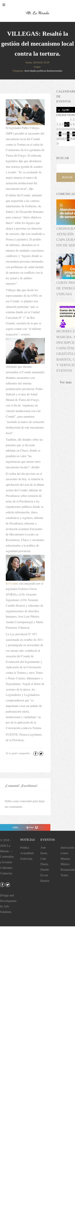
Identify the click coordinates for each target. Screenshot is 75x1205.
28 (68, 138)
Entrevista (26, 858)
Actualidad (26, 853)
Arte (43, 847)
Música (65, 864)
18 (60, 134)
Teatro (64, 875)
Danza (44, 864)
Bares (43, 853)
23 (73, 134)
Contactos (6, 873)
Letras (64, 853)
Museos (65, 858)
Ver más (66, 382)
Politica (24, 847)
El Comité (12, 583)
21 (68, 134)
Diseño (44, 869)
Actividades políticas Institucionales (43, 70)
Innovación (67, 847)
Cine (43, 858)
